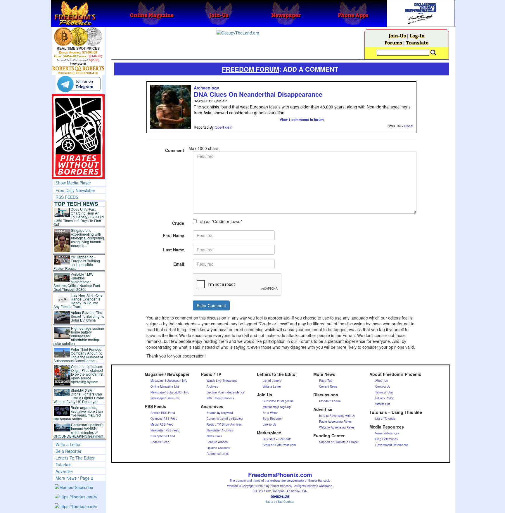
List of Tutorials (385, 419)
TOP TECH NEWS (76, 204)
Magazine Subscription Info (169, 381)
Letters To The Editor (75, 458)
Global (408, 126)
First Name (173, 235)
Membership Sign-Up (277, 407)
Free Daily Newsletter (75, 190)
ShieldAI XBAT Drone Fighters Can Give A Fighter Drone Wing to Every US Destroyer (78, 396)
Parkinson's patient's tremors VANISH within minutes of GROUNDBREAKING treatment (78, 430)
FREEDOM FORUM (250, 69)
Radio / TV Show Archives (224, 424)
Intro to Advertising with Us (337, 416)
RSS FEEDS (67, 197)
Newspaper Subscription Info (170, 392)
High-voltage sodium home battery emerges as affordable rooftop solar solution (78, 336)
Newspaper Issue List (165, 398)
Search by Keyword (220, 413)
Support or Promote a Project (339, 442)
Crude (178, 223)
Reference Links (218, 454)
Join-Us (397, 35)
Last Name (173, 250)
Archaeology (206, 88)
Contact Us (382, 386)
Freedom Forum (329, 401)
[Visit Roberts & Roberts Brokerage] (78, 36)
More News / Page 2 (74, 478)
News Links (214, 436)
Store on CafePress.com (279, 445)
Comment (174, 150)
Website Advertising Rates (336, 427)
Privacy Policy (384, 398)
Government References (391, 445)
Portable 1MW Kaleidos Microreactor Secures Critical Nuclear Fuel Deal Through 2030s (76, 282)
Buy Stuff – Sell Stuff (276, 439)
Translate (417, 42)
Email (178, 264)
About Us (381, 381)
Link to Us (269, 424)
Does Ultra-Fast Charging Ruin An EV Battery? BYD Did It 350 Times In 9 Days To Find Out (78, 217)
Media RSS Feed (162, 424)
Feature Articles (217, 442)
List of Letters (272, 381)
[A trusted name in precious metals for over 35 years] (78, 68)
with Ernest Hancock (220, 398)
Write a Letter (68, 444)
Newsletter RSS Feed (165, 430)
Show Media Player (73, 183)
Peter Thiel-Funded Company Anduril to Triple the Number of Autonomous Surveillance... (78, 355)
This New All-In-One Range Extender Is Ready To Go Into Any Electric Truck (78, 301)
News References (387, 433)
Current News (328, 386)
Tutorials (63, 464)
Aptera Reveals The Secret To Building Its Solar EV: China (87, 316)
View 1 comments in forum (302, 119)
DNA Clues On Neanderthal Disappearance (258, 94)
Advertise (64, 471)
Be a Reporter (69, 451)
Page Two (326, 381)
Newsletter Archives (220, 430)
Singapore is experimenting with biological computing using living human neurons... (87, 238)
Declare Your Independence (226, 392)
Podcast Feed (160, 442)
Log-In (417, 35)
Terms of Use (384, 392)
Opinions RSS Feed (164, 419)
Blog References (386, 439)
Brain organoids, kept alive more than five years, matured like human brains (78, 413)
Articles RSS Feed (163, 413)
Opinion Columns (218, 448)
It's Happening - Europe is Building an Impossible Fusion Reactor (76, 262)
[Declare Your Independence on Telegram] (79, 84)
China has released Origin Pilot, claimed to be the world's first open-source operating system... (87, 374)
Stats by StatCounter (280, 502)
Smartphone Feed (163, 436)
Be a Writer (270, 413)
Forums (393, 42)
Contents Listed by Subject (225, 419)
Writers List (382, 404)
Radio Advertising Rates (335, 421)
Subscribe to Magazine (278, 401)
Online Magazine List (165, 386)
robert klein (223, 127)
